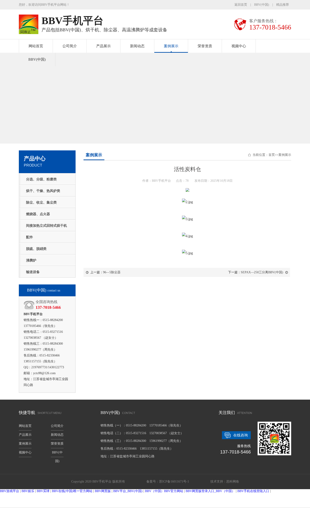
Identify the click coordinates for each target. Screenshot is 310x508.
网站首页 (36, 46)
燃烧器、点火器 (38, 214)
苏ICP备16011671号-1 (174, 481)
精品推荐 (282, 4)
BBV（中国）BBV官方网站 (164, 491)
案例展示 (171, 46)
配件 (29, 237)
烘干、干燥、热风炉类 (43, 191)
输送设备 (33, 272)
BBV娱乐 (28, 491)
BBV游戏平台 (9, 491)
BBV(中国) (261, 4)
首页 (271, 155)
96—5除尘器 (112, 272)
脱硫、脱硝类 (36, 249)
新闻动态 (137, 46)
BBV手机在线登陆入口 (253, 491)
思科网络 (232, 481)
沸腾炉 (31, 260)
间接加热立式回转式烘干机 (46, 225)
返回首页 (240, 4)
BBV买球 (43, 491)
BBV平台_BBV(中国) (128, 491)
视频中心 (238, 46)
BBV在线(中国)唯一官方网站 (72, 491)
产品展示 (103, 46)
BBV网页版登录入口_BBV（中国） (210, 491)
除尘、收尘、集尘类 (41, 202)
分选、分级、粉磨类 (41, 179)
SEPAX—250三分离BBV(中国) (262, 272)
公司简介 (69, 46)
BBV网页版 (103, 491)
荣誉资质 (205, 46)
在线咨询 (240, 435)
